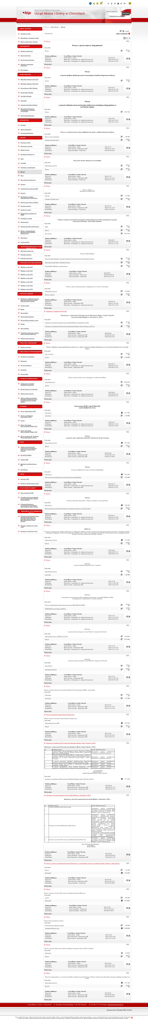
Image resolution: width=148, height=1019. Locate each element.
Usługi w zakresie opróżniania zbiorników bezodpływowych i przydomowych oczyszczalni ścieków (29, 400)
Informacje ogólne (26, 33)
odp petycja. (48, 412)
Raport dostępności (26, 55)
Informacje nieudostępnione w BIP (29, 464)
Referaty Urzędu (25, 150)
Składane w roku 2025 (27, 267)
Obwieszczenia (24, 222)
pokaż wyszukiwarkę (122, 33)
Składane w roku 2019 (27, 289)
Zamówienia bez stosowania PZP (29, 188)
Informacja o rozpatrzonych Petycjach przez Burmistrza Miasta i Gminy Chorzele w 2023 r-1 (70, 326)
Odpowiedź (48, 873)
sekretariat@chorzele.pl (115, 1005)
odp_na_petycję (49, 354)
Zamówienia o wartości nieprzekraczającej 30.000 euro (29, 197)
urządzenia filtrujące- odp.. (52, 928)
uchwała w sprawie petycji (52, 140)
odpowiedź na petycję (51, 669)
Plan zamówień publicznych (28, 180)
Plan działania (24, 70)
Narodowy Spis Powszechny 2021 (30, 483)
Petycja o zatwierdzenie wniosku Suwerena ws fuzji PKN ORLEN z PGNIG (65, 605)
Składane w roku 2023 (27, 274)
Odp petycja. (48, 474)
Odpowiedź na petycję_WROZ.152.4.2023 (56, 636)
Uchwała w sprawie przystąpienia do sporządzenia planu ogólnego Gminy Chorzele (29, 499)
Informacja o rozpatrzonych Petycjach (56, 311)
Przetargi (23, 184)
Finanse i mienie (25, 305)
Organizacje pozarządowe (27, 356)
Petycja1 (47, 195)
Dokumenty (24, 361)
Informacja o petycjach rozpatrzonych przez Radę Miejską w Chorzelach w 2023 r (67, 322)
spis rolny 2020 (25, 479)
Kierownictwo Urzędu (26, 146)
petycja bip (48, 415)
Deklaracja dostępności (27, 51)
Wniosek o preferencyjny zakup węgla (29, 526)
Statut (22, 158)
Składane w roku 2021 (27, 282)
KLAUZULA (24, 469)
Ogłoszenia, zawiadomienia (28, 167)
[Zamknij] (132, 1017)
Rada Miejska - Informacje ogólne (30, 38)
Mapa (46, 226)
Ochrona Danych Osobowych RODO (28, 214)
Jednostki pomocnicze (26, 258)
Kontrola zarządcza (26, 206)
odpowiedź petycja (50, 382)
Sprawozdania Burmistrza (27, 115)
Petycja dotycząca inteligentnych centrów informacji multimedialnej (63, 477)
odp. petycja (48, 233)
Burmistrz (23, 125)
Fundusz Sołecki (25, 242)
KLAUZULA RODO (26, 455)
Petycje (23, 172)
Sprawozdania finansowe (27, 316)
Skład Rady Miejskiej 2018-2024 (29, 83)
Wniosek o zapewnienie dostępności (27, 65)
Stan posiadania (25, 328)
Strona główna (54, 27)
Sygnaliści (23, 163)
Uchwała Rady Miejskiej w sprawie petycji (56, 266)
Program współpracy (26, 365)
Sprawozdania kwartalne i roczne (29, 320)
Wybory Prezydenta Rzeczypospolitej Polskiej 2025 (29, 425)
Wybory (23, 420)
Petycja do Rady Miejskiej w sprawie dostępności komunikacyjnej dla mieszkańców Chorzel (69, 258)
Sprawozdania (24, 313)
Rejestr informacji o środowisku (29, 389)
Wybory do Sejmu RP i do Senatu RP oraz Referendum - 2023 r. (30, 437)
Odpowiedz (48, 695)
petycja (47, 80)
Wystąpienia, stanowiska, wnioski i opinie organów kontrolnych (30, 333)
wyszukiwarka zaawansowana (117, 16)
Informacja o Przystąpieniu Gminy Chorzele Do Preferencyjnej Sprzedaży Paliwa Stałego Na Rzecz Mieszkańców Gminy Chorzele (30, 519)
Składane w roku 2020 (27, 285)
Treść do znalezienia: (112, 11)
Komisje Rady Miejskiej (27, 92)
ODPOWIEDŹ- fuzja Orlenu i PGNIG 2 (55, 608)
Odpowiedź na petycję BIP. (52, 723)
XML (127, 41)
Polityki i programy (26, 347)
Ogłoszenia (23, 369)
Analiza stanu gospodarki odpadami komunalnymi (27, 384)
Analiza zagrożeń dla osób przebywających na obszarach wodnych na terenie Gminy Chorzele (29, 449)
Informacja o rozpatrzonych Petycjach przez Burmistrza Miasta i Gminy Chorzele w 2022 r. (71, 743)
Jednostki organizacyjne (27, 251)
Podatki (23, 324)
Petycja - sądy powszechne (52, 136)
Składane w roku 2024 (27, 270)
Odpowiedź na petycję (51, 165)
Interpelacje (24, 100)
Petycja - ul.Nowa (49, 294)
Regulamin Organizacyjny (28, 154)
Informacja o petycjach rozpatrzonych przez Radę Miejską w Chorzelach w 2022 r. (68, 795)
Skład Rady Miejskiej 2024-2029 (29, 79)
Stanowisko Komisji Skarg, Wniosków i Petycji (57, 262)
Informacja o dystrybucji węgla (29, 531)
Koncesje (23, 193)
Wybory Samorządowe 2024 (28, 411)
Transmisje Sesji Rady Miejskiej (29, 105)
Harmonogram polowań (27, 393)
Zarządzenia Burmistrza (27, 133)
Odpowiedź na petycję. (51, 443)
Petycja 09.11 (48, 665)
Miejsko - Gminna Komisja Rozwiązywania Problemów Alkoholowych (28, 232)
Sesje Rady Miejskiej (26, 96)
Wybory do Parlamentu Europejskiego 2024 (27, 416)
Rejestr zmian (48, 64)
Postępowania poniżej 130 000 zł (29, 202)
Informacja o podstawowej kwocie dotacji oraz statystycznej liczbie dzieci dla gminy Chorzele (30, 300)
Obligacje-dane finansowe (27, 338)
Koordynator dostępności (27, 60)
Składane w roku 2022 (27, 278)
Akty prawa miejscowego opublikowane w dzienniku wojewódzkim (28, 110)
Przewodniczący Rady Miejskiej (29, 88)
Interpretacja (24, 237)
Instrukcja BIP (24, 459)
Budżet (22, 309)
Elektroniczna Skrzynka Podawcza (30, 226)
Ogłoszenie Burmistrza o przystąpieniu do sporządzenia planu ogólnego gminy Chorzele (29, 505)
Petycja (48, 41)
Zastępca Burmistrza (26, 129)
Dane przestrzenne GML (27, 493)
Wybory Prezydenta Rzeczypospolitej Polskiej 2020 (29, 431)
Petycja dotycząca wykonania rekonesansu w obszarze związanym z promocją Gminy (68, 508)
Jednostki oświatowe (26, 254)
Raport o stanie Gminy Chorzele (29, 41)
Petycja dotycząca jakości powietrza (54, 925)
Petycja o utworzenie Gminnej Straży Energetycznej (60, 714)
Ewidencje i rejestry (26, 209)
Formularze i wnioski (26, 218)
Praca (22, 175)
